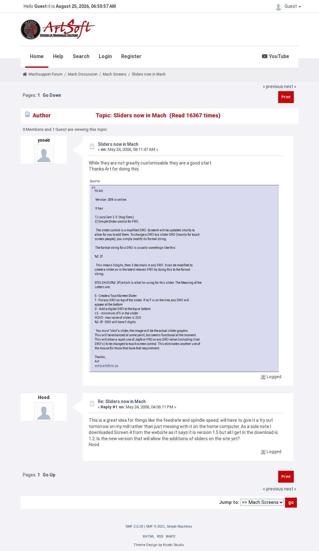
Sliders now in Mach (118, 144)
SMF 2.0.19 (134, 526)
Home (37, 56)
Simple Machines (179, 526)
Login (105, 56)
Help (58, 56)
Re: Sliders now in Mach (122, 401)
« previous (273, 86)
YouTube (278, 56)
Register (131, 56)
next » (290, 86)
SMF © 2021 (155, 526)
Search (81, 56)
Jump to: (229, 502)
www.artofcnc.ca (106, 365)
